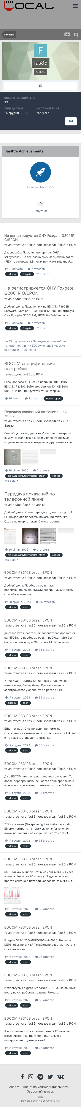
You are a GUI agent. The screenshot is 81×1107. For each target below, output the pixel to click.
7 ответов (37, 269)
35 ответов (46, 602)
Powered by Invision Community (40, 1100)
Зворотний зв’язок (40, 1091)
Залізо (9, 425)
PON (72, 245)
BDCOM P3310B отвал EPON (28, 572)
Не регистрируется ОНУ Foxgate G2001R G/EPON (39, 237)
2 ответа (42, 470)
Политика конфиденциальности (46, 1087)
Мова (12, 1087)
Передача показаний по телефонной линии (35, 414)
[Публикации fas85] (40, 86)
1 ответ (33, 398)
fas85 (31, 245)
